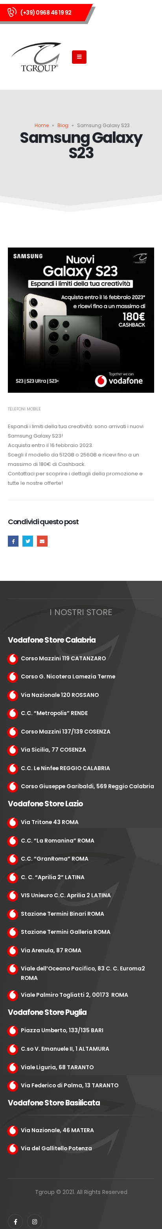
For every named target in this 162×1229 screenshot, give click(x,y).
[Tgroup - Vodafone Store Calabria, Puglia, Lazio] (37, 57)
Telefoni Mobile (24, 409)
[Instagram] (34, 1221)
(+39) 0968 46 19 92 (46, 13)
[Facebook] (15, 1221)
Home (42, 125)
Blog (62, 125)
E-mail (42, 541)
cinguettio (27, 541)
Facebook (13, 541)
